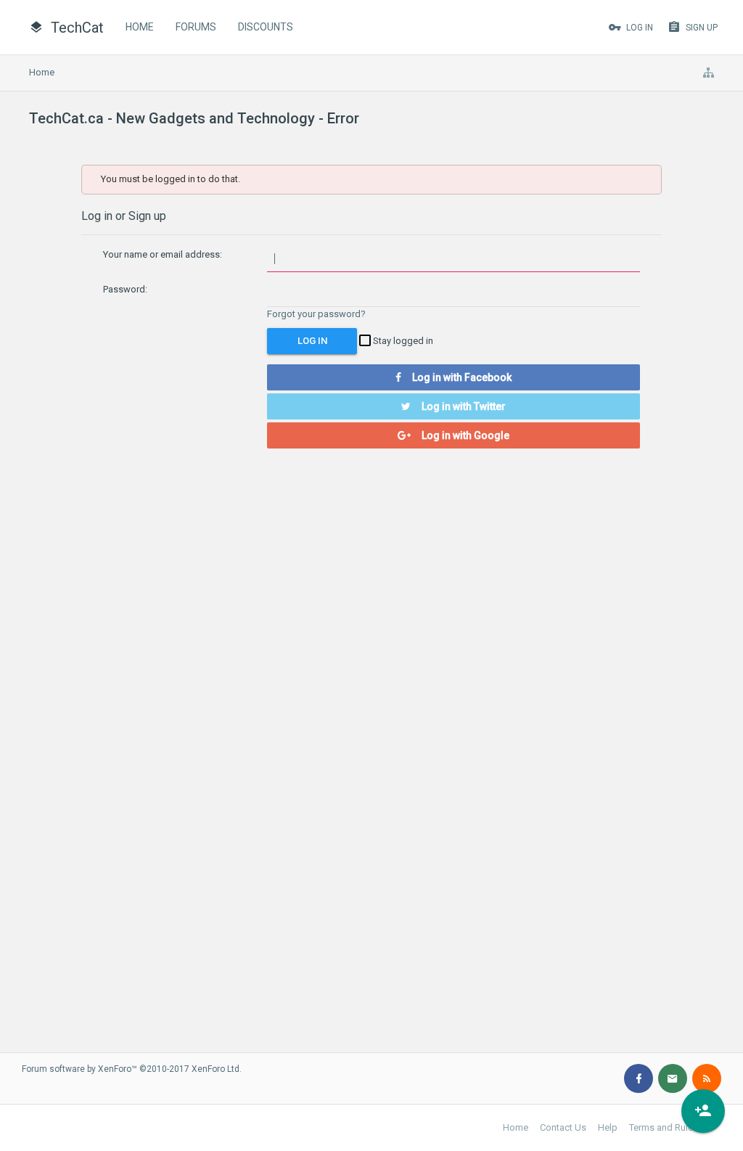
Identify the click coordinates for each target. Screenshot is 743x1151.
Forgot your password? (316, 313)
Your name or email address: (162, 254)
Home (140, 27)
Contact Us (563, 1127)
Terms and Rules (663, 1127)
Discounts (265, 27)
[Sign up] (703, 1111)
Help (607, 1127)
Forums (196, 27)
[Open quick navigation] (708, 72)
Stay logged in (402, 340)
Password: (125, 289)
